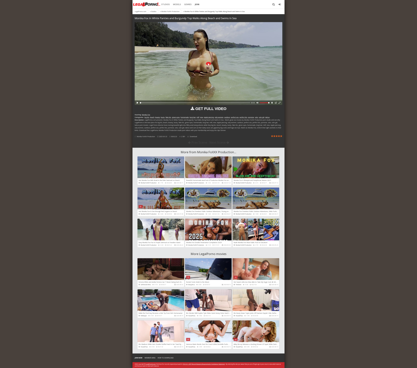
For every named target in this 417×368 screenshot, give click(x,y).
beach (152, 117)
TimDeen (238, 285)
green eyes (176, 117)
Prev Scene (199, 142)
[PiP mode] (276, 102)
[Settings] (272, 102)
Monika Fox (146, 115)
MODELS (177, 4)
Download (193, 136)
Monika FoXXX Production (146, 136)
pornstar (251, 117)
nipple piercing (209, 117)
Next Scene (217, 142)
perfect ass (235, 117)
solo (256, 117)
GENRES (188, 4)
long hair (193, 117)
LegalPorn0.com (151, 364)
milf (198, 117)
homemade (185, 117)
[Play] (137, 102)
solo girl (261, 117)
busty (163, 117)
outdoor (227, 117)
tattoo (267, 117)
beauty (157, 117)
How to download (166, 358)
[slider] (195, 103)
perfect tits (243, 117)
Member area (150, 358)
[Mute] (257, 102)
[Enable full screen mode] (279, 102)
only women (219, 117)
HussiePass (191, 316)
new (201, 117)
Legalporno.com (146, 4)
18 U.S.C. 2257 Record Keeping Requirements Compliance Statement (204, 364)
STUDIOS (165, 4)
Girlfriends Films (146, 285)
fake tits (168, 117)
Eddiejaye (144, 316)
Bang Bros (191, 285)
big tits (147, 117)
